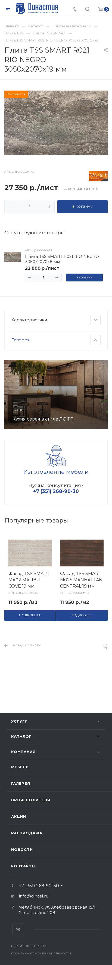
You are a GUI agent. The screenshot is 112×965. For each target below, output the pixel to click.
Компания (23, 751)
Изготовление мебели (56, 471)
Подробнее (30, 615)
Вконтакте (18, 929)
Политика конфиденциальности (41, 953)
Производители (30, 800)
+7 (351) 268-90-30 (39, 886)
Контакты (23, 866)
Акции (18, 816)
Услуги (19, 721)
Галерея (20, 783)
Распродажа (26, 833)
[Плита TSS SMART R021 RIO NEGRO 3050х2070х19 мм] (56, 123)
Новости (22, 849)
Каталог (21, 736)
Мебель (20, 767)
